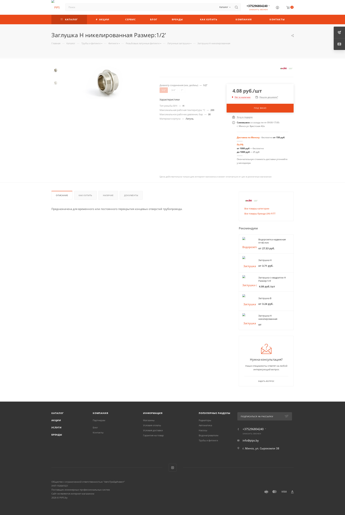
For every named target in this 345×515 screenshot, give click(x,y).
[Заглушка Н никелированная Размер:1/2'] (108, 82)
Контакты (98, 432)
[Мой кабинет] (277, 8)
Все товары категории (256, 208)
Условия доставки (153, 430)
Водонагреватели (208, 435)
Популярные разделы (214, 413)
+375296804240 (257, 6)
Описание (62, 195)
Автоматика (205, 425)
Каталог (57, 413)
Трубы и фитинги (208, 440)
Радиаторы (205, 420)
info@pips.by (251, 440)
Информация (153, 413)
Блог (95, 427)
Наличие (108, 195)
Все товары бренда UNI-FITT (259, 213)
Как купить (85, 195)
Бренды (56, 434)
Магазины (149, 420)
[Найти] (236, 7)
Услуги (56, 427)
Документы (131, 195)
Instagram (172, 467)
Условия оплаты (152, 425)
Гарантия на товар (153, 435)
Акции (56, 420)
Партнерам (99, 420)
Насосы (203, 430)
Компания (100, 413)
